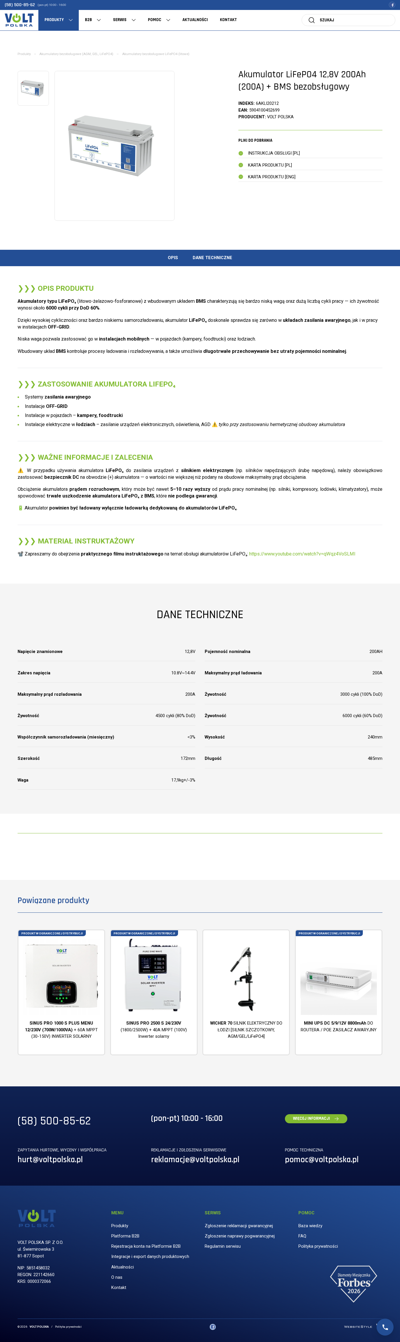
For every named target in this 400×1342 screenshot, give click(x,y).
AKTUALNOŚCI (195, 20)
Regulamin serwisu (223, 1246)
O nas (116, 1277)
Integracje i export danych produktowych (150, 1256)
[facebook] (392, 5)
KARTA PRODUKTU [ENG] (271, 176)
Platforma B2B (125, 1236)
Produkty (24, 54)
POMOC (154, 20)
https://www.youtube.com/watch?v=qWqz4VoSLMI (302, 554)
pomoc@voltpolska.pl (322, 1160)
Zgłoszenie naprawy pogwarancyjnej (240, 1236)
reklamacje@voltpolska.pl (195, 1160)
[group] (114, 146)
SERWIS (120, 20)
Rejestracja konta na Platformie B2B (146, 1246)
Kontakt (118, 1287)
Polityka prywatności (318, 1246)
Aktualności (122, 1267)
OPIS (173, 257)
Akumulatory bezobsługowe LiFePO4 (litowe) (155, 54)
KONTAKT (228, 20)
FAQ (302, 1236)
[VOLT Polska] (19, 20)
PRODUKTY (54, 20)
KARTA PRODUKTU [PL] (270, 165)
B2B (88, 20)
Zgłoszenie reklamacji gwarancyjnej (239, 1225)
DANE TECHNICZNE (212, 257)
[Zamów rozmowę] (385, 1327)
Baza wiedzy (310, 1225)
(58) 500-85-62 (20, 5)
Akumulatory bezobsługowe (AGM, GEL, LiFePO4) (76, 54)
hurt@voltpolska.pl (50, 1160)
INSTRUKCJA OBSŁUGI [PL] (274, 153)
